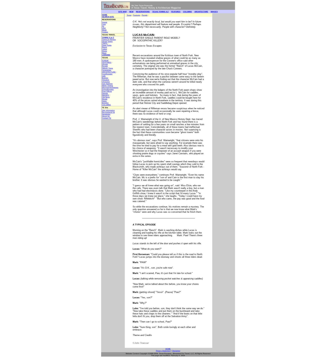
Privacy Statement (163, 351)
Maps (104, 53)
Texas (129, 15)
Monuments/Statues (110, 87)
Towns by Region (109, 39)
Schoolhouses (108, 89)
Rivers (104, 47)
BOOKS (105, 103)
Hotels (104, 22)
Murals (104, 99)
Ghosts (105, 64)
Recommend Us (108, 112)
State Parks (106, 45)
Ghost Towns (107, 41)
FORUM (105, 60)
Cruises (105, 32)
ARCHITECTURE (201, 12)
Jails (104, 76)
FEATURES (175, 12)
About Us (106, 116)
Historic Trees (107, 68)
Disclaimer (176, 351)
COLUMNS (187, 12)
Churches (106, 82)
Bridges (105, 78)
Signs (104, 101)
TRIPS (104, 43)
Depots (105, 93)
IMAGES (214, 12)
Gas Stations (107, 84)
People (105, 66)
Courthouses (107, 74)
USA (104, 28)
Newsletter (106, 114)
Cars (104, 24)
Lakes (104, 49)
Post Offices (107, 91)
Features (136, 15)
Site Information (108, 110)
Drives (104, 51)
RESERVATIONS (143, 12)
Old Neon (106, 97)
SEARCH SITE (108, 17)
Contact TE (106, 118)
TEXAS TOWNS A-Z (160, 12)
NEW (131, 12)
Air (103, 26)
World (104, 30)
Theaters (105, 80)
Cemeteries (106, 70)
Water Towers (107, 85)
